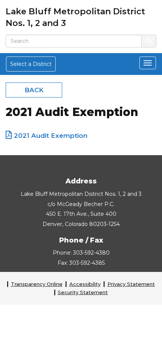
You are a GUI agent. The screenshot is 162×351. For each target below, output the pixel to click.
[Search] (148, 41)
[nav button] (147, 62)
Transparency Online (37, 284)
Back (34, 90)
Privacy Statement (131, 284)
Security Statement (83, 292)
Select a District (31, 64)
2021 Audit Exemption (50, 135)
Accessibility (85, 284)
